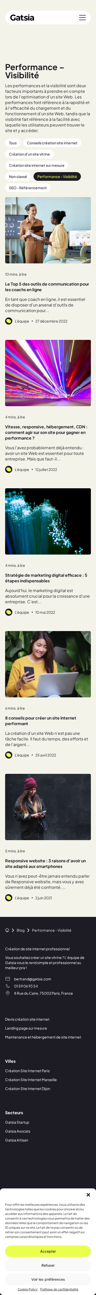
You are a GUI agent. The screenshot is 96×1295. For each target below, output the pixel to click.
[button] (88, 1194)
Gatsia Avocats (17, 1131)
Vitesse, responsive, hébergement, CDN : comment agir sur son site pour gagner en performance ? (46, 432)
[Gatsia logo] (22, 18)
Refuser (48, 1265)
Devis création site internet (27, 1019)
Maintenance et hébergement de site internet (43, 1037)
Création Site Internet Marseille (31, 1079)
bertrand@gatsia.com (32, 979)
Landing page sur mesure (26, 1028)
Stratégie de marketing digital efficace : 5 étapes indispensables (46, 577)
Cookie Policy (28, 1289)
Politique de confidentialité (59, 1289)
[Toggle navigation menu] (82, 17)
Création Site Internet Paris (27, 1070)
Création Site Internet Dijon (27, 1088)
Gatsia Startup (17, 1122)
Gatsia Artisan (16, 1140)
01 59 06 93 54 (26, 986)
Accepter (48, 1251)
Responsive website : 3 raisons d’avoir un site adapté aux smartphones (45, 863)
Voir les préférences (48, 1279)
